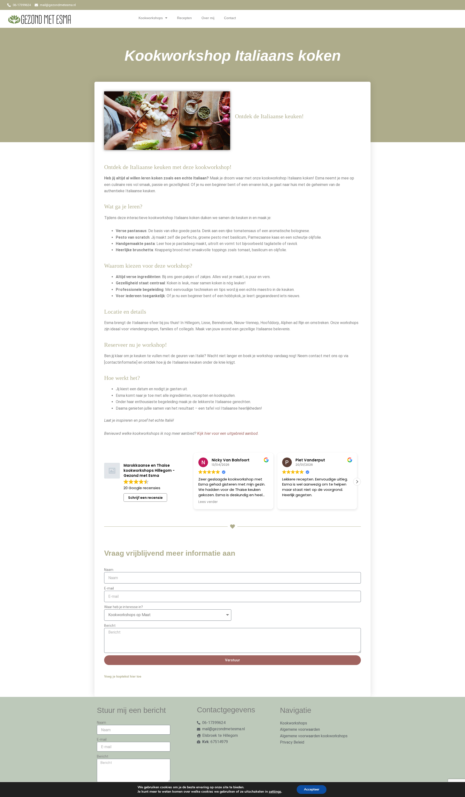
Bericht (110, 625)
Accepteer (311, 789)
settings (275, 792)
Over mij (208, 18)
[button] (357, 481)
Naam (108, 570)
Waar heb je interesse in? (123, 607)
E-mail (109, 588)
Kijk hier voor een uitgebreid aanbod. (228, 433)
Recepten (184, 18)
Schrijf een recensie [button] (145, 497)
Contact (230, 18)
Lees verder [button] (192, 502)
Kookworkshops (151, 18)
